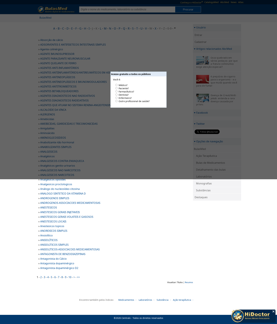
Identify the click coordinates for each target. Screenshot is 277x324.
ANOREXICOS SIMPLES (53, 231)
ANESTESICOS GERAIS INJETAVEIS (60, 212)
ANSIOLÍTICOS (49, 240)
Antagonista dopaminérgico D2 (59, 268)
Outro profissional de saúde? (134, 101)
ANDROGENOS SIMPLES (54, 198)
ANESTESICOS (48, 207)
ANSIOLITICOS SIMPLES (54, 244)
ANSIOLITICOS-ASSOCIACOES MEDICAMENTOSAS (70, 249)
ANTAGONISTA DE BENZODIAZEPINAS (62, 254)
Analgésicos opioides (53, 179)
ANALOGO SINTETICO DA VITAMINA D (63, 193)
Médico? (123, 85)
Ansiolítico (46, 235)
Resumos (189, 282)
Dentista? (124, 94)
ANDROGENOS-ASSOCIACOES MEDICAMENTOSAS (70, 203)
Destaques (201, 197)
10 (69, 277)
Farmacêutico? (126, 91)
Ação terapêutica (182, 299)
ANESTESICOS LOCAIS (53, 221)
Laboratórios (145, 299)
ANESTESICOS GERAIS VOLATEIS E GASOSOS (66, 217)
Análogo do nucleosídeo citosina (60, 189)
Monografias (204, 183)
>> (78, 277)
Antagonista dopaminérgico (57, 263)
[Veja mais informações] (253, 316)
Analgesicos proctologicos (56, 184)
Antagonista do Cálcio (53, 258)
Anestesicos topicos (52, 226)
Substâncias (203, 190)
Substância (162, 299)
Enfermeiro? (125, 97)
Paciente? (124, 88)
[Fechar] (273, 311)
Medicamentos (126, 299)
